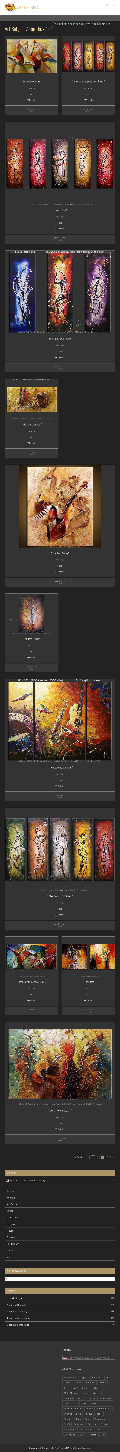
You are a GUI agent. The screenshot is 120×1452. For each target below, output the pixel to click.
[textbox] (60, 1279)
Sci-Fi (67, 1424)
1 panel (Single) (15, 1298)
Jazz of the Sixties (60, 1138)
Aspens (84, 1377)
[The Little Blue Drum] (60, 721)
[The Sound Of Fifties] (60, 849)
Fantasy (11, 1224)
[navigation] (60, 1180)
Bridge (102, 1382)
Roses (88, 1419)
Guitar (81, 1398)
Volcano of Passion (60, 1110)
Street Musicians (31, 81)
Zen (102, 1434)
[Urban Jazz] (88, 957)
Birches (68, 1382)
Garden (97, 1393)
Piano (99, 1414)
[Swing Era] (60, 163)
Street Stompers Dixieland (88, 81)
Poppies (68, 1419)
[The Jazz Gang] (60, 506)
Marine (10, 1250)
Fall (95, 1388)
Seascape (79, 1424)
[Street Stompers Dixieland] (88, 56)
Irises (67, 1403)
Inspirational (105, 1398)
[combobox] (60, 1279)
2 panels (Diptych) (17, 1305)
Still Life (92, 1424)
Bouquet (90, 1382)
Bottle (79, 1382)
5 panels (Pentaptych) (18, 1324)
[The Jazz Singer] (31, 614)
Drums (85, 1388)
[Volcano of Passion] (60, 1064)
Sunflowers (70, 1429)
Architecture (70, 1377)
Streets (104, 1424)
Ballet (10, 1211)
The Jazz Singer (32, 638)
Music (31, 111)
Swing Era (60, 210)
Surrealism (85, 1429)
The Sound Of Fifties (60, 896)
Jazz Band (31, 452)
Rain (78, 1419)
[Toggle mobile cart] (107, 4)
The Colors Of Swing (60, 338)
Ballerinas (97, 1377)
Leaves (94, 1403)
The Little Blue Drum (60, 767)
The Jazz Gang (60, 553)
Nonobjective (104, 1408)
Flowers (11, 1237)
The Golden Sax (31, 424)
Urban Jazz (88, 981)
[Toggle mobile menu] (113, 4)
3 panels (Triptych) (17, 1311)
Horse (92, 1398)
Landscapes (13, 1244)
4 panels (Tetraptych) (18, 1318)
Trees (98, 1429)
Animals (11, 1197)
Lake (84, 1403)
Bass (109, 1377)
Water (82, 1434)
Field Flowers (71, 1393)
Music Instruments (73, 1408)
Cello (67, 1388)
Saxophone (101, 1419)
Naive (90, 1408)
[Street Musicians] (31, 56)
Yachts (93, 1434)
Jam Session (88, 109)
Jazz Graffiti (31, 109)
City (76, 1388)
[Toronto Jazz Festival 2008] (31, 957)
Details (32, 100)
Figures (11, 1230)
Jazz (76, 1403)
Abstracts (12, 1191)
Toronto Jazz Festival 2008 (32, 981)
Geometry (69, 1398)
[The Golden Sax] (31, 399)
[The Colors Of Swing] (60, 292)
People (88, 1414)
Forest (85, 1393)
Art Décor (12, 1204)
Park (78, 1414)
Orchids (68, 1414)
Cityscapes (12, 1217)
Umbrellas (69, 1434)
